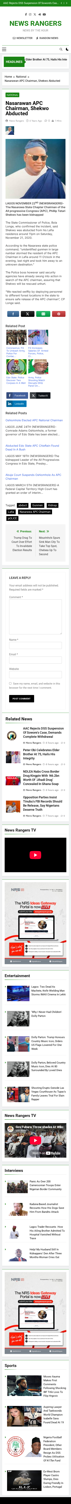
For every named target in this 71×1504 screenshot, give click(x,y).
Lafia (11, 511)
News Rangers (16, 120)
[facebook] (26, 15)
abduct (22, 505)
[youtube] (44, 15)
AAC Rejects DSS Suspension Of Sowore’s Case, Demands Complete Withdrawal (31, 3)
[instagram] (30, 15)
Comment (16, 597)
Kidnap (52, 505)
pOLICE (12, 518)
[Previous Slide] (61, 3)
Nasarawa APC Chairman (35, 511)
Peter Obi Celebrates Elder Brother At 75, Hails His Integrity (41, 754)
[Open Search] (61, 49)
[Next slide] (66, 3)
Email (13, 654)
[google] (39, 15)
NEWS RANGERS (35, 23)
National (12, 95)
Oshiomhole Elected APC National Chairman (34, 420)
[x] (34, 15)
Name (13, 639)
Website (14, 669)
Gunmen (37, 505)
